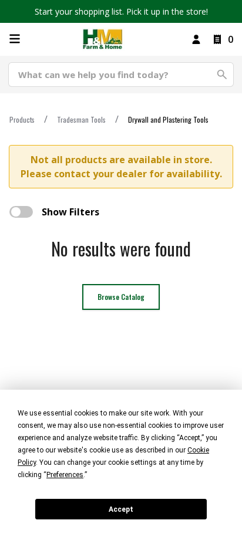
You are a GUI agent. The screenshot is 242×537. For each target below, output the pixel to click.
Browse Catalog (121, 297)
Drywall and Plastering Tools (168, 119)
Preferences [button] (64, 475)
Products (22, 119)
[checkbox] (21, 212)
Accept (121, 509)
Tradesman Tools (81, 119)
